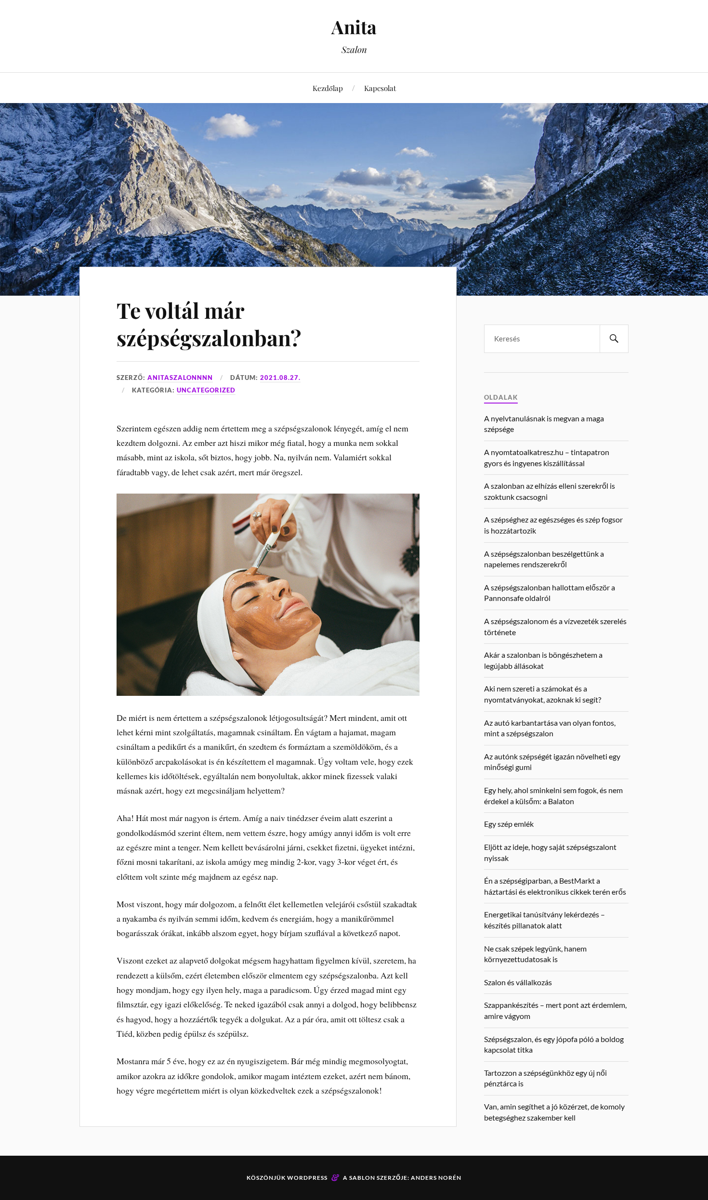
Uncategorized (206, 390)
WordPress (307, 1177)
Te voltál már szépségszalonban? (209, 324)
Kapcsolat (380, 88)
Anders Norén (436, 1177)
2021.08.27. (280, 377)
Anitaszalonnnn (180, 377)
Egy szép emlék (509, 823)
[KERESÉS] (614, 339)
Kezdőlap (328, 88)
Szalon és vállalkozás (518, 982)
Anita (354, 26)
